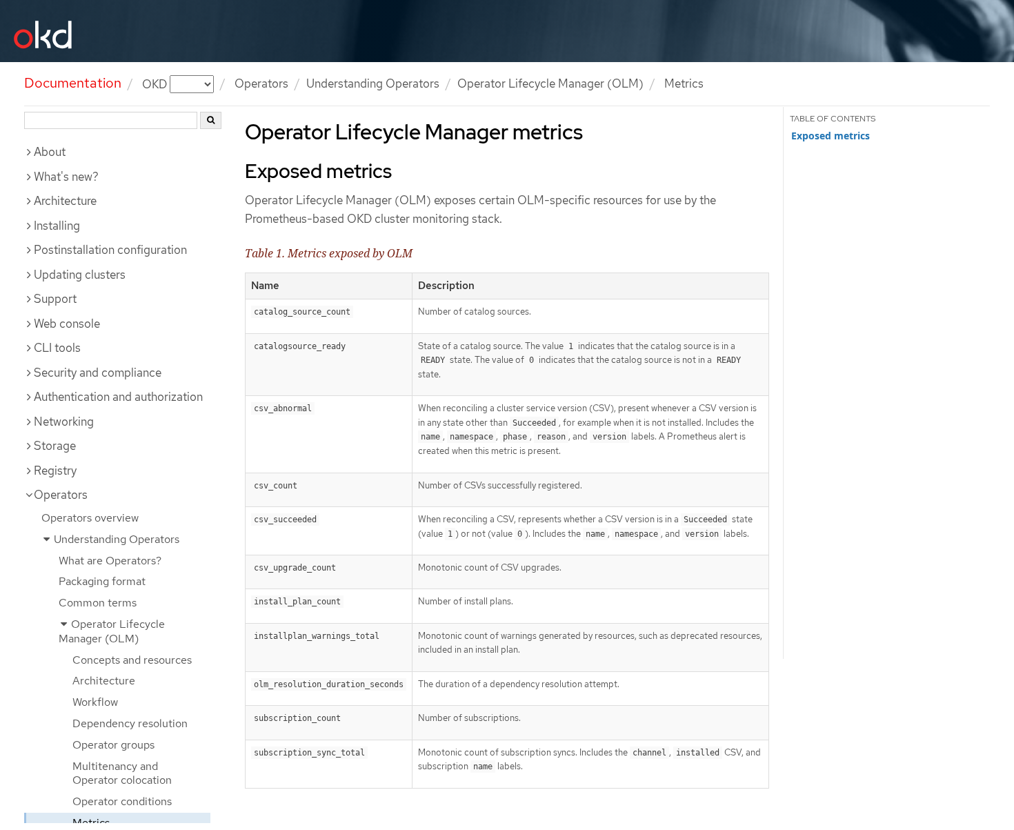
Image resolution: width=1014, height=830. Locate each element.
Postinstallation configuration (110, 249)
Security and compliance (97, 372)
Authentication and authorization (118, 396)
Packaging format (102, 581)
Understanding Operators (372, 83)
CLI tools (57, 347)
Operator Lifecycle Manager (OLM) (550, 83)
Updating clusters (80, 274)
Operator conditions (122, 801)
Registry (55, 470)
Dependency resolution (130, 723)
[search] (210, 120)
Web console (67, 323)
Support (55, 298)
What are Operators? (110, 560)
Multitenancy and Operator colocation (122, 773)
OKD (156, 83)
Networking (64, 421)
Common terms (98, 602)
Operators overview (90, 518)
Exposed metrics (830, 136)
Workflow (95, 702)
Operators (261, 83)
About (50, 151)
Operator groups (113, 745)
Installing (57, 225)
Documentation (72, 83)
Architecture (65, 200)
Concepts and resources (132, 660)
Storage (55, 445)
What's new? (66, 176)
